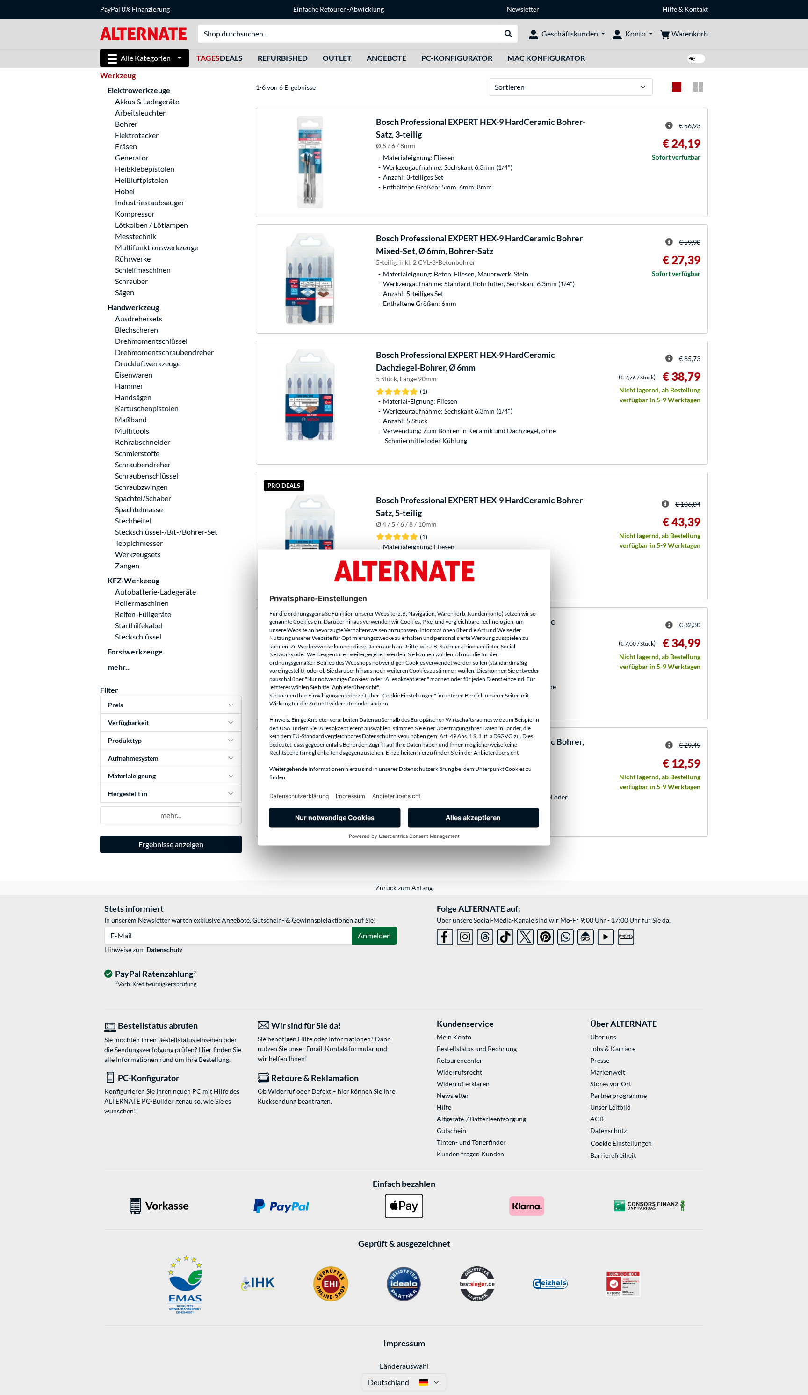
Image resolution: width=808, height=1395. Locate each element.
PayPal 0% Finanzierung (135, 9)
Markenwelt (607, 1072)
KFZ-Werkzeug (133, 580)
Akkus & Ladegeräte (147, 101)
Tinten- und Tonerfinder (471, 1142)
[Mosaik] (698, 87)
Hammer (129, 385)
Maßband (131, 419)
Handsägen (133, 396)
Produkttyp (125, 740)
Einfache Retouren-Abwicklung (338, 9)
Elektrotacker (137, 135)
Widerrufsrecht (459, 1072)
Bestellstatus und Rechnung (477, 1049)
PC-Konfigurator (456, 57)
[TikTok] (505, 935)
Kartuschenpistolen (147, 408)
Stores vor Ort (610, 1084)
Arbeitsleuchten (141, 112)
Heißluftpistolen (141, 179)
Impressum (404, 1343)
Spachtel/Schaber (143, 498)
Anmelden (374, 935)
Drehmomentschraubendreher (164, 352)
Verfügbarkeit (128, 723)
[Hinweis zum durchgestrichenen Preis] (669, 125)
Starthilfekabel (138, 625)
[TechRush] (585, 935)
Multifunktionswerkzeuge (156, 247)
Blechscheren (136, 329)
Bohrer (126, 123)
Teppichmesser (139, 542)
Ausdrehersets (138, 318)
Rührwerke (133, 258)
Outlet (337, 57)
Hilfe (670, 9)
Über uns (603, 1037)
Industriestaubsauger (149, 202)
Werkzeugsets (138, 554)
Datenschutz (164, 949)
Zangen (127, 565)
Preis (115, 705)
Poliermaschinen (142, 602)
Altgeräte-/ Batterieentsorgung (481, 1119)
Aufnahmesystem (133, 758)
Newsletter (523, 9)
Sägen (124, 292)
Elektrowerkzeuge (139, 90)
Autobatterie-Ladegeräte (155, 591)
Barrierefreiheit (613, 1155)
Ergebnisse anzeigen (170, 844)
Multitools (132, 430)
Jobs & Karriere (612, 1049)
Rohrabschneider (142, 441)
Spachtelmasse (139, 509)
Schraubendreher (143, 464)
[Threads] (485, 935)
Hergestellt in (127, 794)
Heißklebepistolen (144, 168)
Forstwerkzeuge (135, 651)
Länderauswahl (404, 1365)
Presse (599, 1060)
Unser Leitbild (610, 1107)
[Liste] (676, 87)
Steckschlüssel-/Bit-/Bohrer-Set (166, 531)
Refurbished (283, 57)
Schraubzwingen (141, 486)
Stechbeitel (133, 520)
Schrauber (131, 280)
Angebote (386, 57)
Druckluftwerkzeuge (147, 363)
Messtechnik (135, 236)
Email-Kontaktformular (340, 1049)
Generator (132, 157)
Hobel (125, 191)
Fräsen (126, 146)
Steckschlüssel (138, 636)
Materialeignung (132, 776)
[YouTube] (606, 935)
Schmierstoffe (137, 453)
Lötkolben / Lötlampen (151, 224)
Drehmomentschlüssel (151, 340)
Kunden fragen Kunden (470, 1154)
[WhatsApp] (565, 935)
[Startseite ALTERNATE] (143, 33)
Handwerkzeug (133, 307)
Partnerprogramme (618, 1095)
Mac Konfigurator (546, 57)
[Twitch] (626, 935)
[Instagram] (465, 935)
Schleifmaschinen (143, 269)
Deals (219, 57)
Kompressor (135, 213)
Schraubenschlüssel (146, 475)
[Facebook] (445, 935)
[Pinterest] (545, 935)
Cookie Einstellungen (621, 1143)
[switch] (696, 58)
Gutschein (451, 1130)
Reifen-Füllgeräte (143, 614)
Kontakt (696, 9)
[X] (525, 935)
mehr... (119, 666)
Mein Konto (454, 1037)
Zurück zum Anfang (404, 888)
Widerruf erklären (463, 1084)
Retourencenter (460, 1060)
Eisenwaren (133, 374)
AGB (597, 1119)
